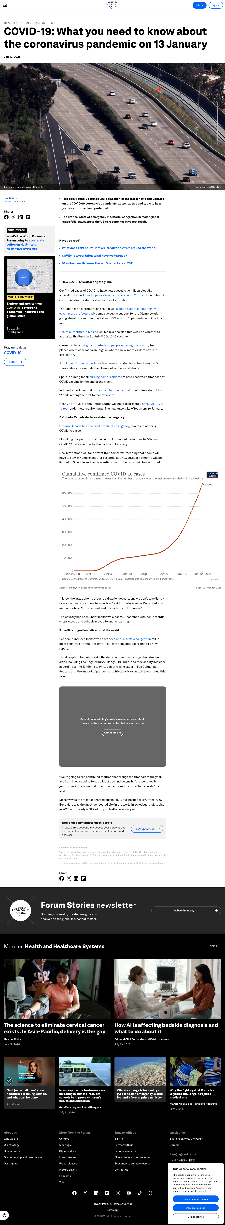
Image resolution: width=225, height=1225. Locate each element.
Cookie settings (196, 1216)
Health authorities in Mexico (78, 332)
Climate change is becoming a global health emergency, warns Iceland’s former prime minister (140, 1094)
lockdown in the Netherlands (82, 363)
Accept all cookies (195, 1208)
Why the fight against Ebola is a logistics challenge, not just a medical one (192, 1094)
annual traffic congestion (133, 639)
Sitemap (112, 1209)
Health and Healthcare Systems (30, 23)
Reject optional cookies (196, 1199)
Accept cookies (112, 732)
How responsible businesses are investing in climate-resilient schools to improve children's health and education (82, 1096)
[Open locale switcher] (4, 1215)
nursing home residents (105, 377)
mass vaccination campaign (114, 390)
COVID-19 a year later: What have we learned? (94, 255)
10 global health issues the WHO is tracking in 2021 (98, 263)
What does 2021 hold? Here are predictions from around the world (108, 248)
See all (215, 946)
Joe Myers (10, 198)
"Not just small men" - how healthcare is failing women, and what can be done (27, 1094)
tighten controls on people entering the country (116, 345)
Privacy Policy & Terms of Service (112, 1203)
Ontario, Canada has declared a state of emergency (94, 426)
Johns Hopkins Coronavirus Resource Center (112, 295)
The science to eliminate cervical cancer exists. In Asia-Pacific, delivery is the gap (55, 1028)
